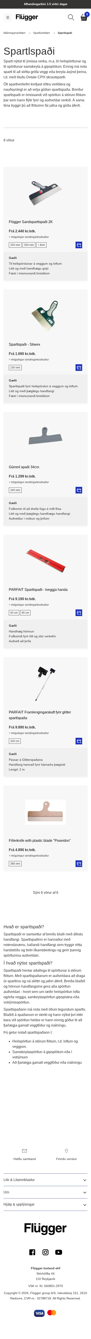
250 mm (15, 245)
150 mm (15, 367)
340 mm (15, 490)
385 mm (15, 863)
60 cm (14, 612)
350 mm (29, 245)
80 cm (25, 612)
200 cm (14, 741)
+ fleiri (41, 245)
